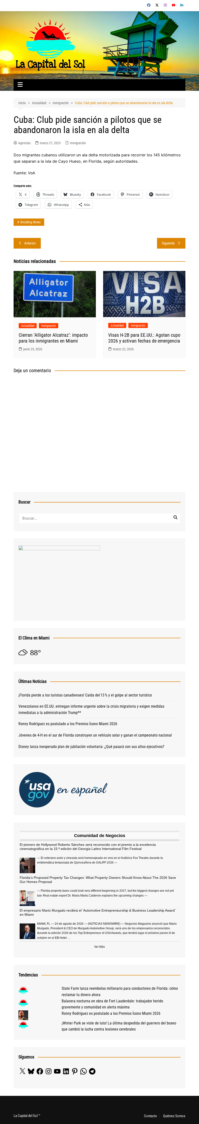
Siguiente (168, 243)
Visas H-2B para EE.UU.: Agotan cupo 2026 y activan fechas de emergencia (144, 338)
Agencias (24, 143)
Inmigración (78, 143)
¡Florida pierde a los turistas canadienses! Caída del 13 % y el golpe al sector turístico (85, 695)
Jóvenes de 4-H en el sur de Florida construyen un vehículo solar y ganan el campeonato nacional (95, 735)
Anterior (30, 243)
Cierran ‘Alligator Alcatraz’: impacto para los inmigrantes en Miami (53, 338)
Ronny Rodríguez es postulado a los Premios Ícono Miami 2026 (67, 723)
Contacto (150, 1116)
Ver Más (99, 946)
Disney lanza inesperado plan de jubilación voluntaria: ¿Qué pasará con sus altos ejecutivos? (91, 746)
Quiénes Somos (174, 1116)
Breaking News (30, 222)
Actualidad (27, 325)
